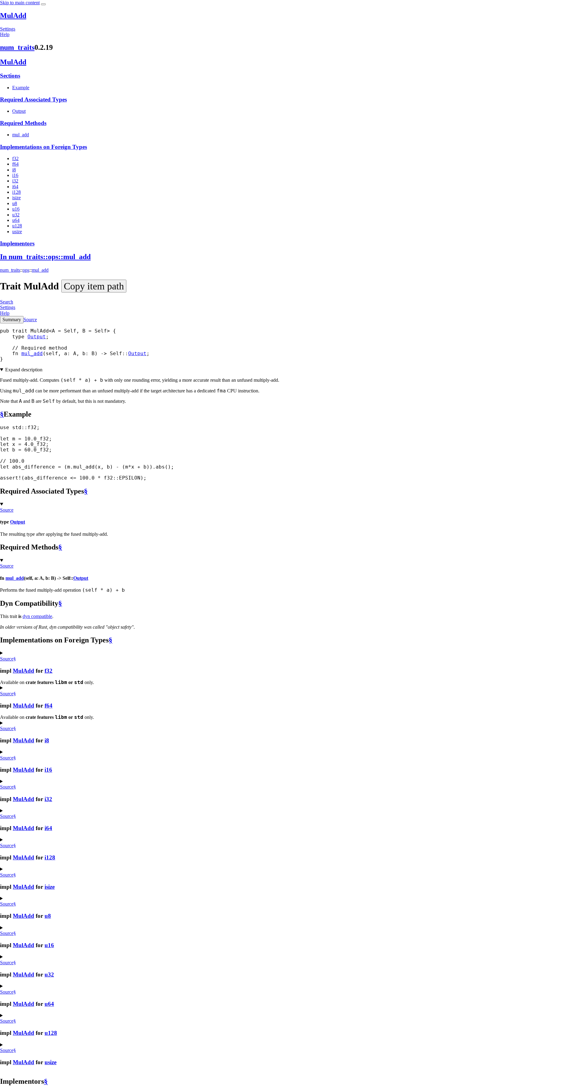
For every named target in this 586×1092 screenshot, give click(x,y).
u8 (14, 203)
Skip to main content (20, 2)
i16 (15, 175)
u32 (16, 214)
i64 (15, 186)
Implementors (17, 243)
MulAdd (13, 16)
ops (26, 270)
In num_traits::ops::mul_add (45, 257)
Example (20, 87)
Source (30, 319)
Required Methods (23, 123)
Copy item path (94, 286)
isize (16, 197)
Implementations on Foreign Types (43, 147)
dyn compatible (37, 616)
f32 (15, 158)
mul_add (20, 134)
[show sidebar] (43, 4)
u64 (16, 220)
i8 (14, 169)
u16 (16, 208)
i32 (15, 180)
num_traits (17, 47)
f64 (15, 164)
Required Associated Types (33, 99)
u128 (17, 225)
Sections (10, 75)
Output (19, 111)
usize (17, 231)
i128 (16, 192)
